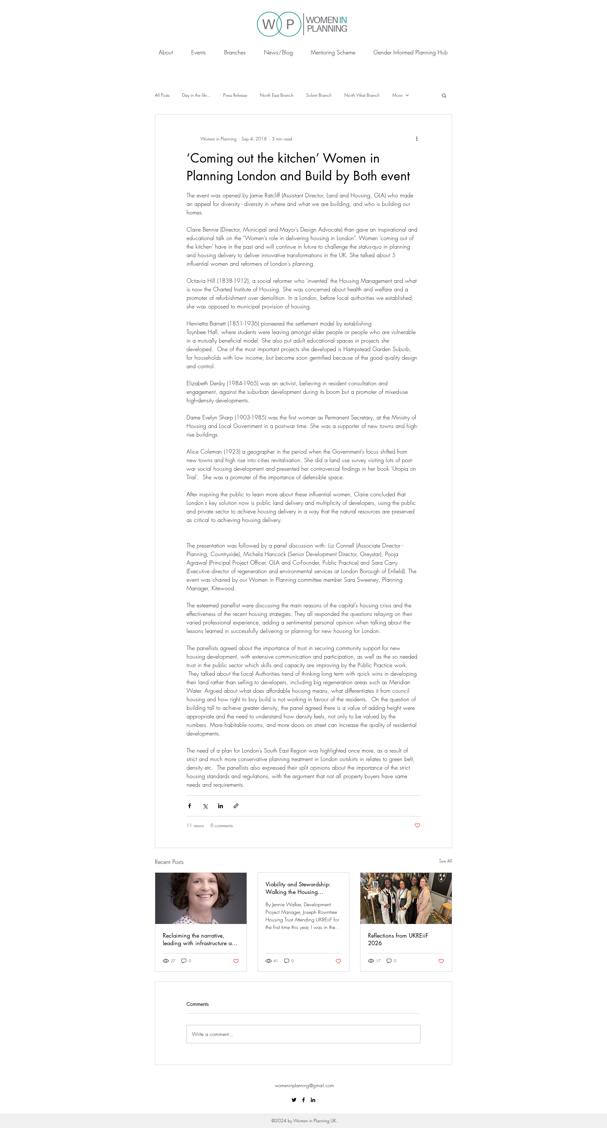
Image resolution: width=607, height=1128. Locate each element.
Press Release (235, 95)
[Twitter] (294, 1100)
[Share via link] (236, 806)
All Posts (162, 95)
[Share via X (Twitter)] (205, 806)
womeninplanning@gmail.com (304, 1085)
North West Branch (362, 95)
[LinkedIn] (313, 1100)
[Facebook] (303, 1100)
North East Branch (276, 95)
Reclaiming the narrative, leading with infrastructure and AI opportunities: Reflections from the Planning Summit (200, 939)
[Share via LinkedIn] (221, 806)
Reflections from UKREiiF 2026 (398, 939)
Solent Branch (319, 95)
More (397, 95)
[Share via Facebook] (190, 806)
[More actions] (416, 138)
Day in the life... (196, 95)
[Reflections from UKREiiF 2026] (406, 898)
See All (445, 861)
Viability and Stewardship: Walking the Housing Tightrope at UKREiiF (298, 888)
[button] (444, 95)
